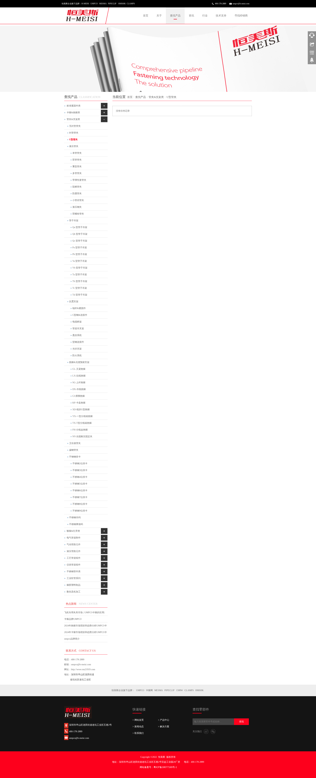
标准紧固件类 (73, 106)
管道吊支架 (78, 328)
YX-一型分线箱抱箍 (82, 416)
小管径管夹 (78, 200)
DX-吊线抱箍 (79, 389)
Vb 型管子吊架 (79, 268)
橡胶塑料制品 (73, 585)
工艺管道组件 (73, 558)
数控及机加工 (73, 591)
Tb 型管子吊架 (79, 281)
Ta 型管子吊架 (79, 274)
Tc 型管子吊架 (79, 288)
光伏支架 (77, 349)
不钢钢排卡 (75, 457)
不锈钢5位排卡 (79, 484)
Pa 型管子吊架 (79, 247)
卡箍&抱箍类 (73, 112)
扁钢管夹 (73, 450)
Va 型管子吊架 (79, 261)
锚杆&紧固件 (79, 308)
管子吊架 (73, 220)
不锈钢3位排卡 (79, 470)
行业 (205, 15)
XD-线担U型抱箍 (81, 409)
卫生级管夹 (75, 443)
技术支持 (221, 15)
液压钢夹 (77, 207)
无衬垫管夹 (75, 126)
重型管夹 (77, 166)
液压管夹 (73, 146)
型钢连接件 (78, 342)
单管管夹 (77, 153)
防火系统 (77, 355)
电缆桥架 (77, 322)
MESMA (158, 690)
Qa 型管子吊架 (79, 227)
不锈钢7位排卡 (79, 497)
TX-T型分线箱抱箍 (82, 423)
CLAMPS (189, 690)
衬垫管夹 (73, 133)
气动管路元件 (73, 544)
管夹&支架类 (156, 97)
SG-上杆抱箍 (78, 382)
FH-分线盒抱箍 (80, 430)
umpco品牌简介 (72, 639)
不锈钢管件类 (73, 571)
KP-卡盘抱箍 (78, 403)
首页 (145, 15)
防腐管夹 (77, 193)
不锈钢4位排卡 (79, 477)
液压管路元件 (73, 551)
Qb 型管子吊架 (79, 234)
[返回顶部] (312, 61)
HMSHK (199, 690)
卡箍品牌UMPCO (72, 619)
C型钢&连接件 (79, 315)
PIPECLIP (169, 690)
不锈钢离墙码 (76, 524)
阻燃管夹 (77, 187)
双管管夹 (77, 160)
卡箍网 (149, 690)
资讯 (191, 15)
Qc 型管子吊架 (79, 241)
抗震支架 (73, 301)
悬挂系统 (77, 335)
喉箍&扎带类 (73, 531)
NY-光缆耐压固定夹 (82, 436)
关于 (159, 15)
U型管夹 (171, 97)
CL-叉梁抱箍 (78, 369)
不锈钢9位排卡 (79, 511)
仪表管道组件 (73, 564)
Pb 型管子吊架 (79, 254)
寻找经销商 (241, 15)
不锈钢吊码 (75, 517)
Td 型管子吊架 (79, 295)
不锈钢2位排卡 (79, 463)
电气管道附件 (73, 538)
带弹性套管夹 (79, 180)
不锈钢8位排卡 (79, 504)
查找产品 (175, 15)
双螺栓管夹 (78, 214)
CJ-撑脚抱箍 (78, 396)
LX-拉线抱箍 (79, 376)
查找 (241, 721)
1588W (179, 690)
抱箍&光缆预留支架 (79, 362)
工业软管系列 (73, 578)
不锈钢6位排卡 (79, 490)
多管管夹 (77, 173)
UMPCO (140, 690)
